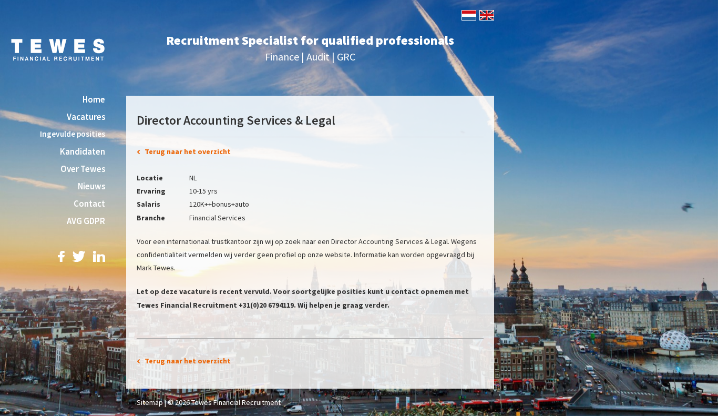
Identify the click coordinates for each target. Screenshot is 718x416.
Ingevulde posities (72, 134)
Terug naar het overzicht (188, 151)
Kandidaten (82, 151)
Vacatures (86, 117)
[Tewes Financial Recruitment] (58, 49)
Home (94, 99)
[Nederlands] (468, 14)
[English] (486, 14)
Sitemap (150, 402)
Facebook (61, 256)
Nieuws (91, 186)
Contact (89, 203)
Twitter (79, 256)
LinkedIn (99, 256)
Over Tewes (82, 169)
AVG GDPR (86, 221)
